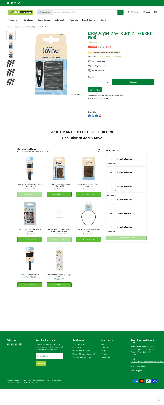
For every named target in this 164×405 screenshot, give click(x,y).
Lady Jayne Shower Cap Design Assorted (59, 276)
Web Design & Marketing (81, 357)
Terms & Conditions (13, 380)
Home (9, 27)
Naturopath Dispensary (81, 351)
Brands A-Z (76, 347)
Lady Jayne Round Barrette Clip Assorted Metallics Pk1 (59, 230)
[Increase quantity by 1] (107, 82)
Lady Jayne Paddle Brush (29, 275)
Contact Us (105, 357)
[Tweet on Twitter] (93, 115)
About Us (104, 347)
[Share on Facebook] (89, 115)
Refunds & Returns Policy (41, 380)
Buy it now (95, 90)
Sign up (41, 363)
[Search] (120, 12)
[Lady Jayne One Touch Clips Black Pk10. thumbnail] (10, 35)
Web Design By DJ (138, 371)
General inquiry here (138, 366)
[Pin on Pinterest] (100, 115)
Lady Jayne (94, 42)
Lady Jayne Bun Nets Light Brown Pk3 (88, 185)
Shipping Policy (57, 380)
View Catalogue (78, 344)
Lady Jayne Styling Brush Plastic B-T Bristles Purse (30, 185)
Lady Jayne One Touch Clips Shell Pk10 (30, 230)
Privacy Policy (26, 380)
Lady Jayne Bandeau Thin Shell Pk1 (88, 230)
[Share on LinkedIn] (96, 115)
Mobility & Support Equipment (83, 354)
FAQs (103, 351)
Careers (104, 354)
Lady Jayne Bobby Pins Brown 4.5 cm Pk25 (59, 185)
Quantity (91, 77)
